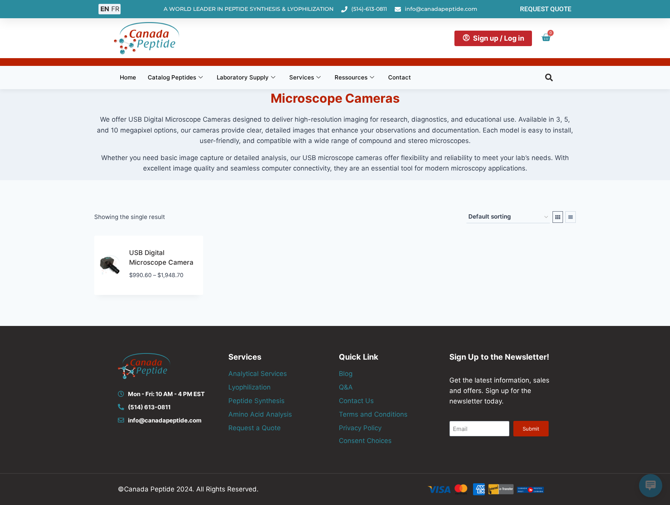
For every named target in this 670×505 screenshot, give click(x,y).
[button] (549, 77)
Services (301, 77)
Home (128, 77)
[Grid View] (558, 217)
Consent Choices (365, 441)
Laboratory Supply (243, 77)
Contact (399, 77)
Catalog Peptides (172, 77)
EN (104, 9)
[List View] (570, 217)
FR (115, 9)
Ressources (351, 77)
